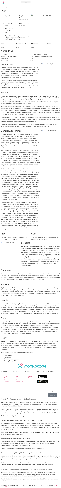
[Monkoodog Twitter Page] (50, 382)
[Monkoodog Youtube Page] (55, 382)
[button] (25, 2)
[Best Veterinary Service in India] (10, 3)
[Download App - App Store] (42, 376)
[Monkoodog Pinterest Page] (50, 386)
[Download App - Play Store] (42, 381)
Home (2, 7)
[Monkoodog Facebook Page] (55, 377)
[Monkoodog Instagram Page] (50, 377)
